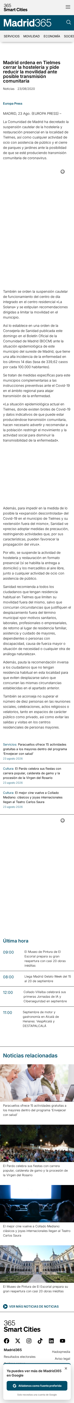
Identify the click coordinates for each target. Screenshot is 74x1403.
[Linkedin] (51, 1341)
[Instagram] (29, 1341)
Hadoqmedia (61, 1352)
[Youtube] (62, 1341)
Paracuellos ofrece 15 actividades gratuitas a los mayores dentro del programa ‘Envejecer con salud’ (34, 1110)
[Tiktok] (40, 1341)
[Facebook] (6, 1341)
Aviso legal (62, 1358)
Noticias (8, 89)
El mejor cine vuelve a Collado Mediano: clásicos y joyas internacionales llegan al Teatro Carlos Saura (36, 1230)
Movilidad (31, 36)
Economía (52, 36)
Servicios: (10, 744)
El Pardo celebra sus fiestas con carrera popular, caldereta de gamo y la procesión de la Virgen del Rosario (35, 1170)
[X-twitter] (17, 1341)
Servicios (12, 36)
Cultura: (8, 768)
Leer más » (9, 1119)
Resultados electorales (19, 1357)
